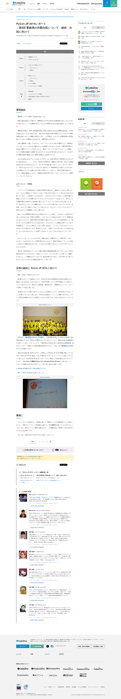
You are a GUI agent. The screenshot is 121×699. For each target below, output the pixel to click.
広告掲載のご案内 (98, 646)
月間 (98, 27)
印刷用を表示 (22, 465)
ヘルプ (45, 687)
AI (24, 9)
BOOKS (52, 3)
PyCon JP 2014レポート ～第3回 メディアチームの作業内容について (40, 478)
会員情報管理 (61, 687)
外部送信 (103, 687)
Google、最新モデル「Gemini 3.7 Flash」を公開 (92, 36)
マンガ (93, 9)
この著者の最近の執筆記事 (36, 506)
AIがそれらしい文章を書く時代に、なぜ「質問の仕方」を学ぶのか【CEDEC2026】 (91, 150)
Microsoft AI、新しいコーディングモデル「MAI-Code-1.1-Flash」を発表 (92, 61)
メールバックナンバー (92, 99)
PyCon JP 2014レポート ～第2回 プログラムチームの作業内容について (40, 480)
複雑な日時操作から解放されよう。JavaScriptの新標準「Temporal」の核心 (92, 52)
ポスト (64, 43)
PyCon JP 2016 (33, 497)
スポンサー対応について (35, 65)
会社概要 (74, 687)
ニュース (31, 3)
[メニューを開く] (7, 3)
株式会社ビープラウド (48, 497)
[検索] (19, 9)
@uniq (57, 576)
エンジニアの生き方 (56, 9)
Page (21, 58)
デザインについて (33, 59)
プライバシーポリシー (93, 687)
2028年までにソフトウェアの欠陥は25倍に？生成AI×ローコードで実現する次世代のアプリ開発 (91, 130)
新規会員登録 (92, 104)
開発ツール (74, 9)
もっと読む (22, 482)
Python (67, 9)
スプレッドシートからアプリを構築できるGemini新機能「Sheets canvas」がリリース (93, 32)
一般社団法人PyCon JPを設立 (34, 337)
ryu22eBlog (50, 542)
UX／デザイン (84, 9)
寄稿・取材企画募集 (84, 646)
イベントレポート (27, 43)
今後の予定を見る (92, 194)
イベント (44, 3)
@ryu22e (40, 542)
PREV (32, 441)
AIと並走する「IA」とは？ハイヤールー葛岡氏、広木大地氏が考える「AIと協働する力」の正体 (91, 143)
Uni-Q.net (40, 577)
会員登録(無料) (32, 456)
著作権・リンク (52, 687)
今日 (85, 27)
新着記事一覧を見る (91, 163)
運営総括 (30, 91)
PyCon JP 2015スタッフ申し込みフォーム (31, 368)
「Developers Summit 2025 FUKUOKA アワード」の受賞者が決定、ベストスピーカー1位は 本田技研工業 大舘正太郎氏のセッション (92, 67)
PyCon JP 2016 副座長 (35, 590)
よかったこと (33, 67)
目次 (45, 52)
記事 (38, 3)
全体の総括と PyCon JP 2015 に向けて (39, 96)
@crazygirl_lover (50, 560)
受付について (32, 75)
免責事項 (68, 687)
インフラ (45, 9)
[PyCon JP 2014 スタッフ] (45, 321)
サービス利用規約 (82, 687)
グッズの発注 (32, 83)
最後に (30, 99)
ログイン (29, 459)
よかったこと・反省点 (36, 86)
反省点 (31, 70)
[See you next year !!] (45, 393)
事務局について (32, 57)
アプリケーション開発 (34, 9)
